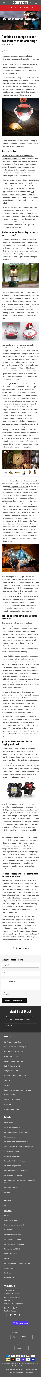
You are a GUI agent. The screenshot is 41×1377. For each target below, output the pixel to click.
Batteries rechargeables (13, 1175)
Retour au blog (22, 948)
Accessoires (8, 1122)
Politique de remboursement (23, 1366)
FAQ (5, 1206)
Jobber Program (10, 1268)
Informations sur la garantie (14, 1225)
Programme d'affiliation (13, 1249)
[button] (4, 2)
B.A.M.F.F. (7, 1104)
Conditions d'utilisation (12, 1239)
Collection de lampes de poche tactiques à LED (19, 1181)
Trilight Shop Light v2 (12, 1071)
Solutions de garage (11, 1151)
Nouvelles (7, 1210)
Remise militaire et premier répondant (18, 1263)
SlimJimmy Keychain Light (13, 1051)
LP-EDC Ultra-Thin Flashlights (15, 1047)
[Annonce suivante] (37, 8)
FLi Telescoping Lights (12, 1042)
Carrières (7, 1273)
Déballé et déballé (11, 1187)
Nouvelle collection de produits (15, 1170)
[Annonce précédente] (4, 8)
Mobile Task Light (10, 1095)
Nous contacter (9, 1278)
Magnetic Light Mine (11, 1109)
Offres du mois (9, 1137)
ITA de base (8, 1230)
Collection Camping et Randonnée (16, 1132)
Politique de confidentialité (14, 1244)
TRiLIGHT (7, 1080)
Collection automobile (12, 1127)
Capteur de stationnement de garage (17, 1090)
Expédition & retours (11, 1220)
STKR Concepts (11, 1363)
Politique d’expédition (16, 1372)
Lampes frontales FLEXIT (13, 1156)
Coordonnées (29, 1372)
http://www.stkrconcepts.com (13, 869)
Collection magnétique (12, 1166)
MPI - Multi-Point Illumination (15, 1075)
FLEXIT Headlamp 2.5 (12, 1066)
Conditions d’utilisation (31, 1369)
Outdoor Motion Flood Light (14, 1061)
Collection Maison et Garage (14, 1161)
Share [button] (6, 51)
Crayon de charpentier (12, 1099)
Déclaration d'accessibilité (14, 1234)
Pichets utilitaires (10, 1192)
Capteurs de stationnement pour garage (18, 1146)
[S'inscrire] (34, 1025)
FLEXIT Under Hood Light (13, 1056)
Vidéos (6, 1215)
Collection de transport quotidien (16, 1142)
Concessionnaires (10, 1254)
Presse (6, 1258)
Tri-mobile (8, 1085)
